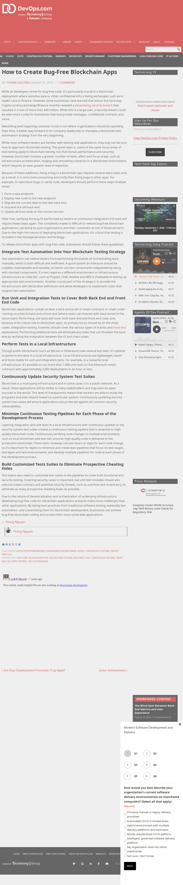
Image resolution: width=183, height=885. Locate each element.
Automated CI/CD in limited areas (147, 821)
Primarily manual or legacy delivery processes (149, 814)
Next (130, 866)
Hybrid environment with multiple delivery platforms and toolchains (148, 827)
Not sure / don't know (140, 856)
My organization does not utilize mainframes (147, 849)
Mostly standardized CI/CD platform (149, 834)
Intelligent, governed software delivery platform (151, 840)
